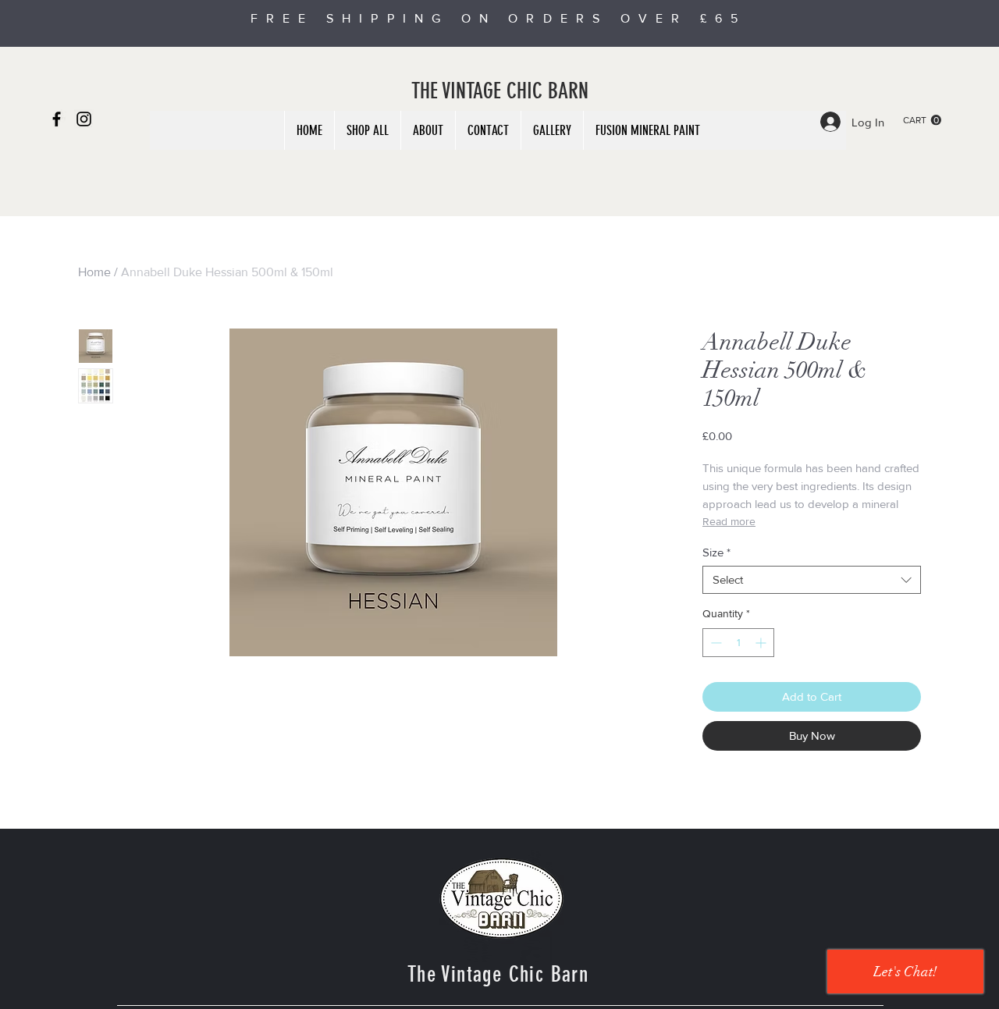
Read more (728, 521)
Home (94, 272)
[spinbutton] (738, 642)
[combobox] (811, 580)
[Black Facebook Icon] (56, 119)
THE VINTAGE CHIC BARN (499, 91)
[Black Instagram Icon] (84, 119)
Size (716, 552)
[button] (922, 120)
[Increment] (762, 642)
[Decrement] (714, 642)
